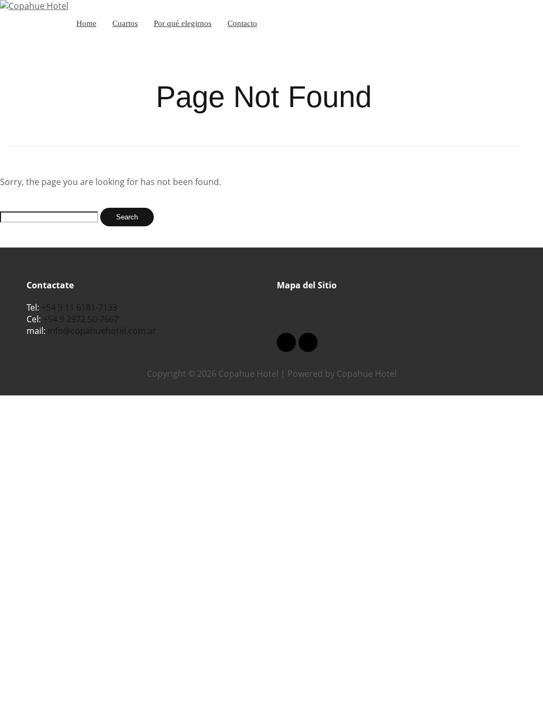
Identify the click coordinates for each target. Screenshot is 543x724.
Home (86, 23)
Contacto (242, 23)
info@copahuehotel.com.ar (102, 331)
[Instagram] (308, 342)
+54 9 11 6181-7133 (79, 307)
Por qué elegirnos (183, 23)
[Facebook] (286, 342)
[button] (396, 312)
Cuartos (125, 23)
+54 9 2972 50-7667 (81, 319)
